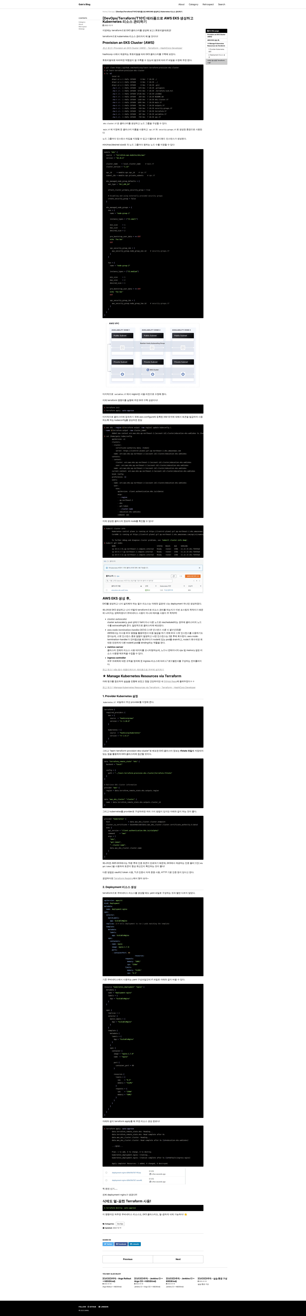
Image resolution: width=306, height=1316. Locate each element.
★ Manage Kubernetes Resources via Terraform (216, 45)
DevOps (120, 1224)
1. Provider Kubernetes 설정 (216, 50)
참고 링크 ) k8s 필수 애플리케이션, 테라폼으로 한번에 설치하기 (133, 669)
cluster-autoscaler (117, 619)
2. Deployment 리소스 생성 (216, 56)
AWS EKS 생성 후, (213, 40)
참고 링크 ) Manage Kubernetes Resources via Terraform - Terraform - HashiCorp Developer (149, 687)
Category (193, 4)
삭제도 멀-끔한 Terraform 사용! (216, 61)
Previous (127, 1259)
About (181, 4)
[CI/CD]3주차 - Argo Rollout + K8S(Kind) (117, 1279)
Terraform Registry (123, 878)
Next (178, 1259)
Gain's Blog (84, 4)
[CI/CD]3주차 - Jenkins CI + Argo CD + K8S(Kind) (148, 1279)
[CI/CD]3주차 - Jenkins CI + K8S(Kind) (180, 1279)
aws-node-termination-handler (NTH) (126, 629)
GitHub (92, 1307)
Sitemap (82, 29)
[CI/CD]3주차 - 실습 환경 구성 (212, 1278)
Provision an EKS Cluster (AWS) (216, 36)
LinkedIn (104, 1307)
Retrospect (208, 4)
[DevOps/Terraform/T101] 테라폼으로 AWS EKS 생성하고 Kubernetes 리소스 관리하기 (148, 20)
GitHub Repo (170, 681)
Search (221, 4)
